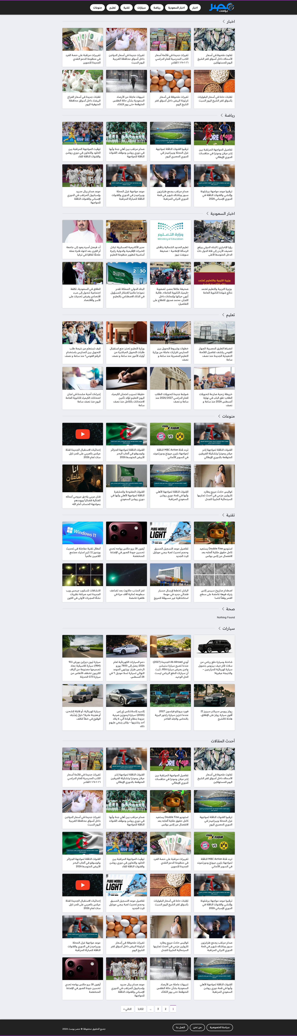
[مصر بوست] (221, 7)
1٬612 (141, 1008)
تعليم (230, 314)
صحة (230, 609)
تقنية (230, 515)
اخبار (231, 21)
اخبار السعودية (223, 213)
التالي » (127, 1008)
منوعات (228, 416)
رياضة (230, 115)
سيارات (229, 628)
